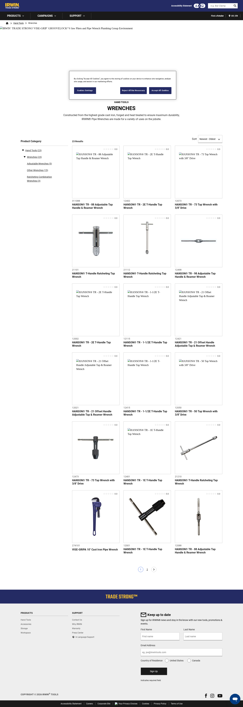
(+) (24, 156)
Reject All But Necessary (133, 90)
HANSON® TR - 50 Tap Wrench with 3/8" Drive (196, 413)
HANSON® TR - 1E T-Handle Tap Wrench (142, 482)
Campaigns (45, 15)
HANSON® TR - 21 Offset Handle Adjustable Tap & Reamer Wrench (195, 344)
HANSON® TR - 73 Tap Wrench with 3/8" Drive (196, 206)
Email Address (148, 645)
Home (7, 23)
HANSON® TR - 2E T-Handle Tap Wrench (142, 206)
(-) (23, 150)
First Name (146, 629)
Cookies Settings (85, 90)
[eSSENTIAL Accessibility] (199, 5)
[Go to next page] (154, 569)
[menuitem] (15, 16)
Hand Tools (18, 23)
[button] (206, 696)
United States (176, 660)
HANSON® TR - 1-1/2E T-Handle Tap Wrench (145, 344)
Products (14, 15)
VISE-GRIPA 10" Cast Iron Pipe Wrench (95, 549)
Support (75, 15)
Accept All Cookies (160, 90)
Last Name (189, 629)
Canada (196, 660)
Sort (194, 139)
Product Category (31, 141)
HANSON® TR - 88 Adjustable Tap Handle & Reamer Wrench (92, 206)
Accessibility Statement (181, 6)
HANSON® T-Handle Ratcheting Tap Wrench (93, 275)
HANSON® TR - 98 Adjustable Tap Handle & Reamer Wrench (195, 275)
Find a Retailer (217, 16)
